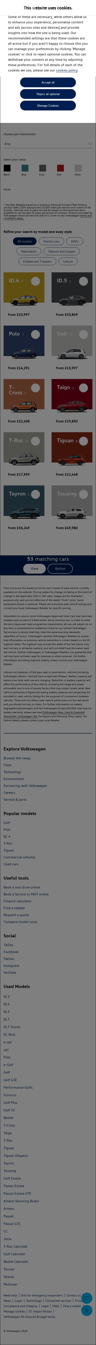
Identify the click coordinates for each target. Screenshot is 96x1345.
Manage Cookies (48, 105)
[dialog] (48, 672)
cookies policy (66, 70)
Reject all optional (48, 94)
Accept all (48, 82)
